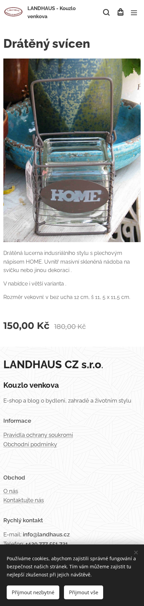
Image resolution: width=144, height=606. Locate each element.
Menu (134, 12)
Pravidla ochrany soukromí (38, 434)
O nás (10, 491)
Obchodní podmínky (30, 444)
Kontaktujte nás (23, 500)
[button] (106, 12)
